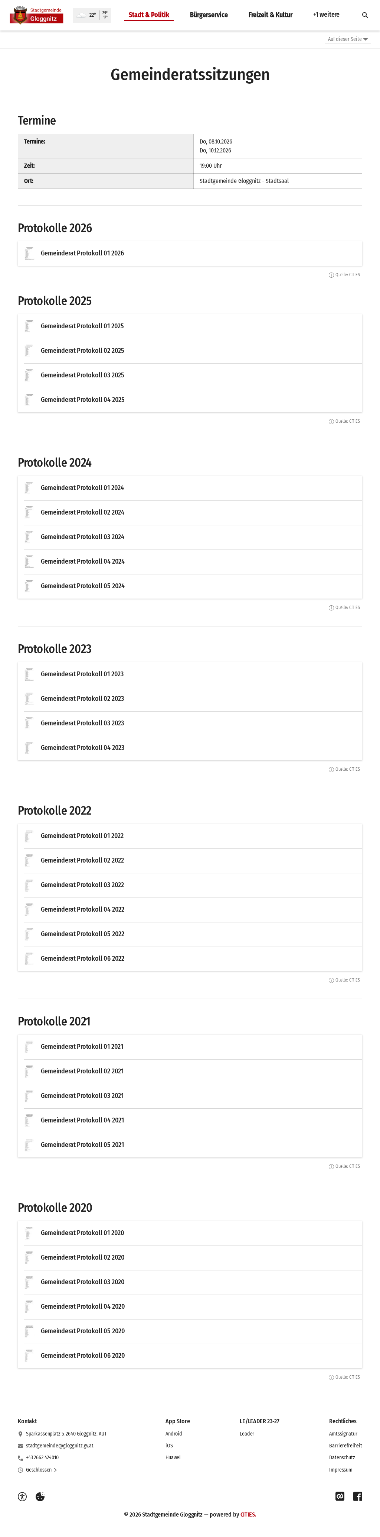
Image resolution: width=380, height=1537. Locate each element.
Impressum (341, 1470)
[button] (42, 1470)
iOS (169, 1446)
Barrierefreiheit (345, 1446)
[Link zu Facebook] (357, 1496)
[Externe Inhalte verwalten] (40, 1496)
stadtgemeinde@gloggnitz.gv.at (60, 1446)
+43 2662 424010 (42, 1457)
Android (174, 1434)
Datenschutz (342, 1457)
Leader (247, 1434)
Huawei (173, 1457)
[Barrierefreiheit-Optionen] (22, 1496)
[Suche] (365, 15)
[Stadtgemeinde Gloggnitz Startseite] (36, 15)
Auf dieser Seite (345, 39)
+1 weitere (326, 14)
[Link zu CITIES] (339, 1496)
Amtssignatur (343, 1434)
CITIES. (248, 1514)
